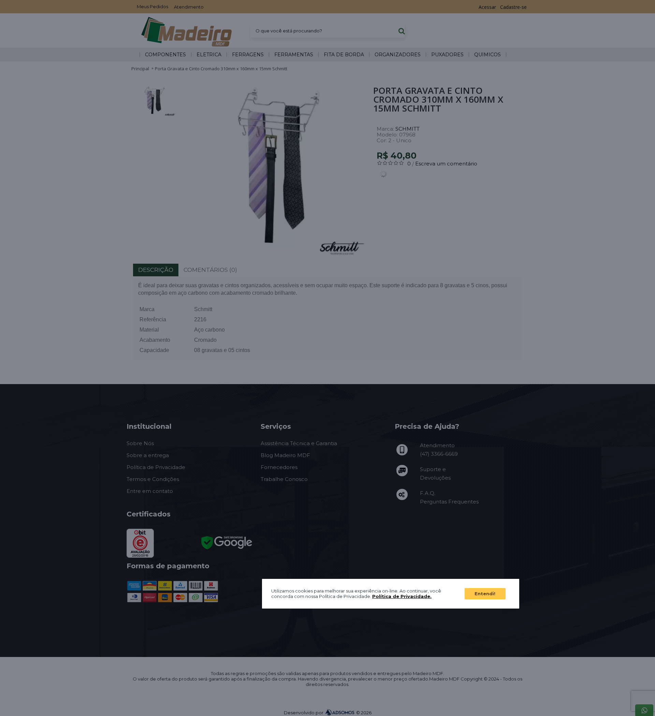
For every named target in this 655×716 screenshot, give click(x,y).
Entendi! (485, 593)
